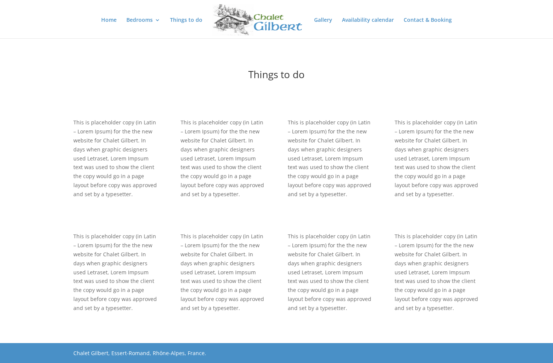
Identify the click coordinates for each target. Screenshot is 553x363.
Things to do (186, 20)
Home (109, 20)
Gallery (323, 20)
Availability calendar (368, 20)
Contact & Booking (428, 20)
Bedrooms (139, 20)
